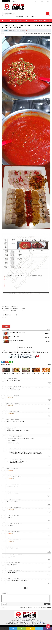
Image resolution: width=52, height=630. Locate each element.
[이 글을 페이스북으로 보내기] (4, 361)
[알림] (30, 628)
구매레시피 (41, 20)
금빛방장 (7, 403)
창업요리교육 (19, 20)
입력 (47, 604)
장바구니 (45, 20)
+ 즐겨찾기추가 (13, 1)
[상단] (47, 628)
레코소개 (23, 16)
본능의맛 (9, 499)
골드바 (9, 515)
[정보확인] (42, 622)
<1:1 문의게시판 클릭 (35, 350)
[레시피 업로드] (39, 628)
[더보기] (48, 329)
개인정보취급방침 (31, 619)
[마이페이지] (21, 628)
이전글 (2, 33)
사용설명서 (28, 16)
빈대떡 (9, 578)
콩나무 (9, 395)
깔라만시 (9, 378)
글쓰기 (49, 33)
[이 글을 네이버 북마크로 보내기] (10, 361)
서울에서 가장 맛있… (36, 373)
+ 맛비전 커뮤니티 (6, 1)
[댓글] (13, 628)
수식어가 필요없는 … (26, 373)
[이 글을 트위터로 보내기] (2, 361)
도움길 (7, 468)
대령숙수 (11, 30)
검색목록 (43, 33)
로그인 (37, 1)
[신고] (26, 30)
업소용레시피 (12, 20)
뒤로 (47, 33)
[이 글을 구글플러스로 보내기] (6, 361)
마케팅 (26, 20)
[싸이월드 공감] (8, 362)
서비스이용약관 (24, 619)
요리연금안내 (33, 16)
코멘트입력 (5, 593)
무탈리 (9, 562)
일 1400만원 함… (46, 373)
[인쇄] (27, 30)
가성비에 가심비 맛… (16, 373)
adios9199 (8, 427)
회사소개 (19, 619)
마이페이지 (35, 20)
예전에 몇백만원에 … (6, 373)
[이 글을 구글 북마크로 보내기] (12, 361)
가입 (42, 1)
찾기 (48, 1)
